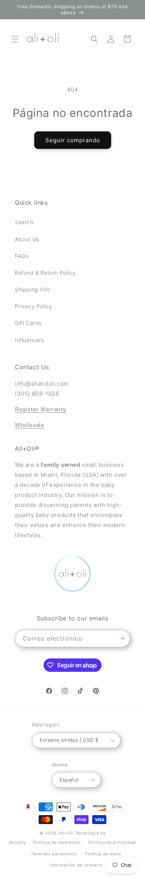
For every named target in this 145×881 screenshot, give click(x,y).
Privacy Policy (33, 306)
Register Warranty (40, 409)
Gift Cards (28, 323)
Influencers (29, 340)
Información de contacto (76, 865)
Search (24, 222)
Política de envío (103, 853)
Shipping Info (32, 289)
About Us (27, 239)
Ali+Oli (66, 833)
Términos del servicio (54, 853)
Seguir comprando (72, 140)
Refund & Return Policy (45, 272)
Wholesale (29, 424)
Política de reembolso (57, 842)
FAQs (21, 256)
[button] (15, 39)
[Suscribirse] (121, 638)
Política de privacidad (112, 842)
